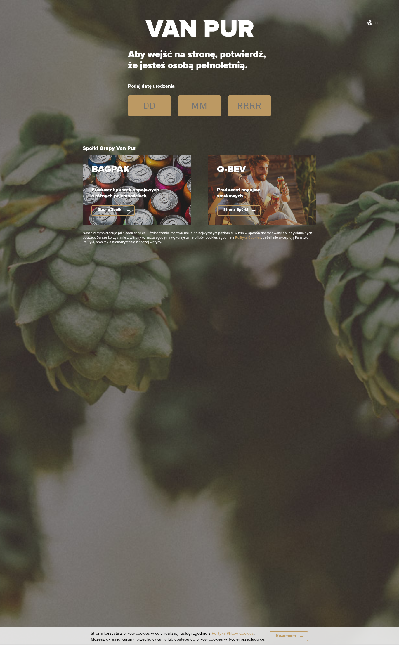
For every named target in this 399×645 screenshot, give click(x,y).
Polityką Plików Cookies (233, 633)
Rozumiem (286, 635)
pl (377, 22)
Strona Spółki (110, 209)
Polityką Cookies (248, 237)
